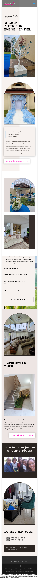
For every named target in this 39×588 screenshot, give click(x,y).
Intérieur (16, 559)
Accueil (9, 559)
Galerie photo (14, 561)
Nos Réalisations (17, 161)
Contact (24, 561)
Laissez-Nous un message (16, 548)
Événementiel (25, 559)
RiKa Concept (29, 571)
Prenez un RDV (19, 299)
